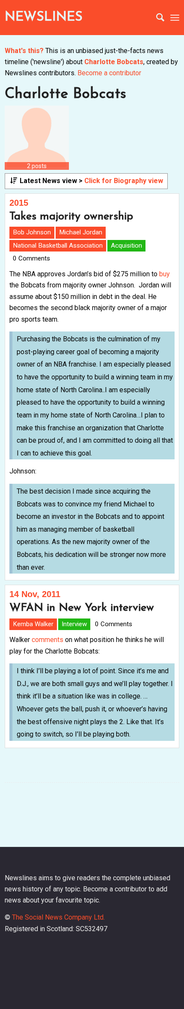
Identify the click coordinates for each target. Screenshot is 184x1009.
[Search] (156, 17)
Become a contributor (109, 73)
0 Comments (31, 258)
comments (47, 640)
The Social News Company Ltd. (58, 917)
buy (164, 274)
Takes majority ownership (71, 216)
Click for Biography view (123, 181)
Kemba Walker (33, 624)
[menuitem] (156, 17)
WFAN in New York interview (81, 608)
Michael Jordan (80, 232)
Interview (74, 624)
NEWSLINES (44, 17)
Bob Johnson (32, 232)
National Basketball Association (58, 245)
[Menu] (174, 17)
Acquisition (126, 245)
